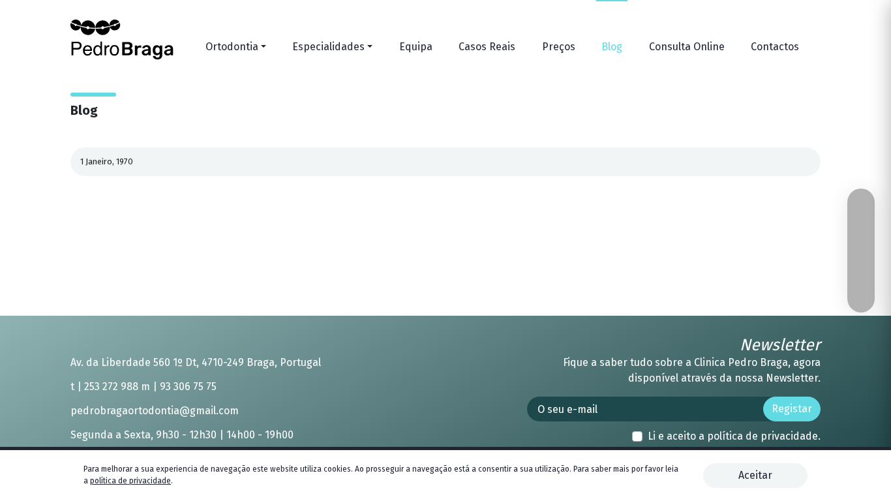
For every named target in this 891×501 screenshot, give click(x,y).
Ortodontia (231, 46)
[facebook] (807, 161)
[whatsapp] (861, 206)
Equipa (415, 46)
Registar (792, 408)
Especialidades (328, 46)
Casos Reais (487, 46)
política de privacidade (762, 436)
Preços (558, 46)
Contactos (775, 46)
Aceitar (755, 475)
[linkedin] (789, 161)
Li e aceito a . (734, 436)
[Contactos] (861, 228)
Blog (611, 46)
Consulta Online (687, 46)
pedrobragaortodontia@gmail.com (154, 410)
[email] (754, 161)
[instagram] (861, 250)
